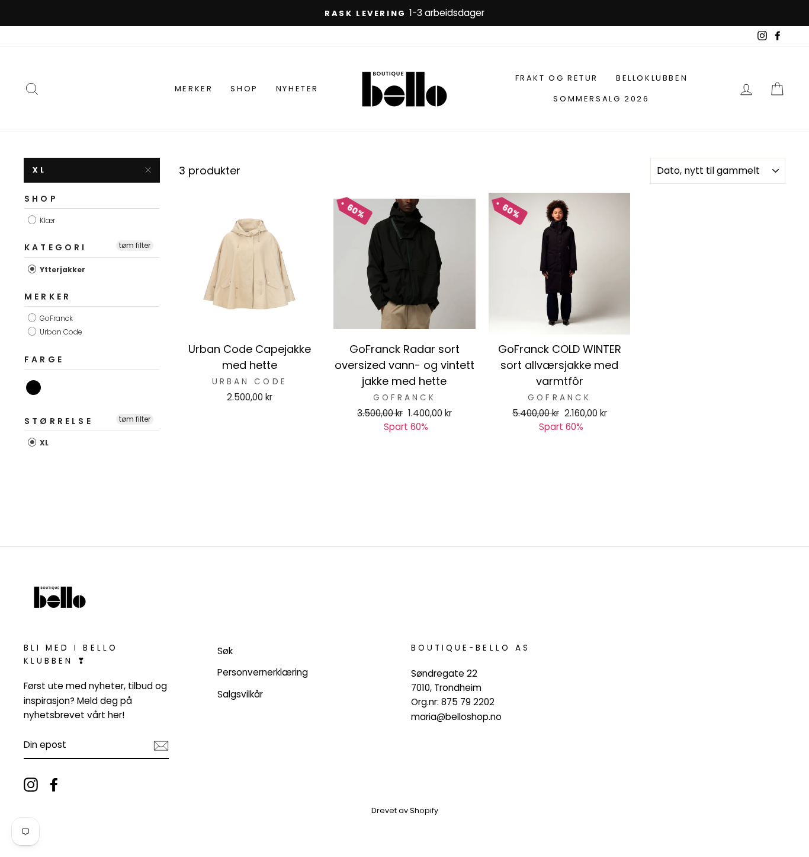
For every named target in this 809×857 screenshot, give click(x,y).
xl (39, 170)
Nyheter (297, 88)
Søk (225, 651)
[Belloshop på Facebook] (54, 784)
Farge (44, 359)
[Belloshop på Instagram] (31, 784)
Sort (34, 388)
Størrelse (58, 421)
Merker (194, 88)
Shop (244, 88)
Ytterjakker (61, 270)
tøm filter (134, 245)
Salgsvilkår (240, 694)
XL (43, 443)
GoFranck (55, 318)
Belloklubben (652, 78)
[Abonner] (161, 745)
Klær (46, 220)
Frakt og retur (556, 78)
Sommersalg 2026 (601, 98)
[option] (404, 13)
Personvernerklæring (262, 672)
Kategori (55, 247)
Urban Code (60, 332)
